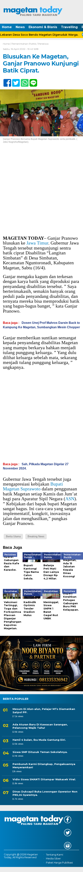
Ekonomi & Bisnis (43, 27)
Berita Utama (13, 536)
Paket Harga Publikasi (59, 862)
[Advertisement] (41, 192)
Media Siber (53, 858)
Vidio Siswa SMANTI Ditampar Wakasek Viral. (44, 779)
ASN (69, 498)
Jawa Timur (37, 242)
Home (7, 27)
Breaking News (36, 536)
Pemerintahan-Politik (24, 43)
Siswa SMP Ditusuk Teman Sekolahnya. (40, 752)
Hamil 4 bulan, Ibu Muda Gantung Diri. (39, 739)
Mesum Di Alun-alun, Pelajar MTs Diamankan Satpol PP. (44, 710)
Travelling (69, 27)
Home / (7, 43)
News (20, 27)
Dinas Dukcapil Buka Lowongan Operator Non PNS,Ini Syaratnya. (45, 793)
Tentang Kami (54, 854)
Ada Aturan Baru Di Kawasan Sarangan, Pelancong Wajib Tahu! (40, 726)
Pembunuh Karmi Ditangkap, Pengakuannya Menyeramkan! (44, 765)
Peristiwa (43, 43)
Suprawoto (30, 488)
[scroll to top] (76, 866)
